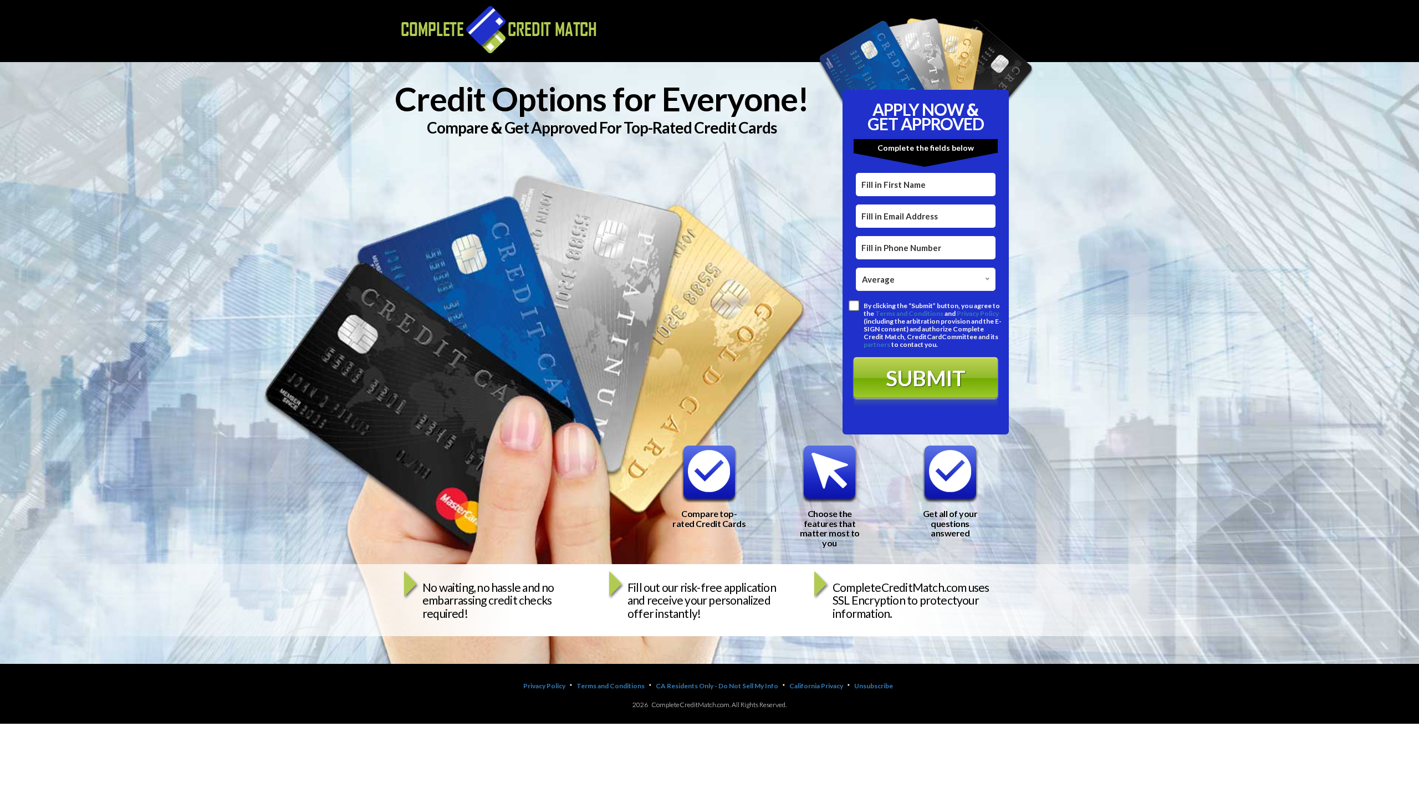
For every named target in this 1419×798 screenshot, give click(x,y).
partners (877, 344)
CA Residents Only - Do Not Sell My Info (717, 686)
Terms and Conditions (909, 313)
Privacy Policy (978, 313)
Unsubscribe (873, 686)
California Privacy (816, 686)
